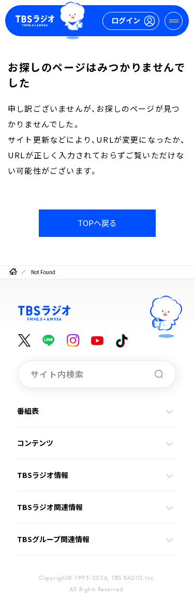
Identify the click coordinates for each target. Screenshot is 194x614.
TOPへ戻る (97, 222)
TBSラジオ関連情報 (50, 507)
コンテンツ (35, 443)
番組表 (28, 411)
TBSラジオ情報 (42, 475)
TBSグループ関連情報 (53, 539)
